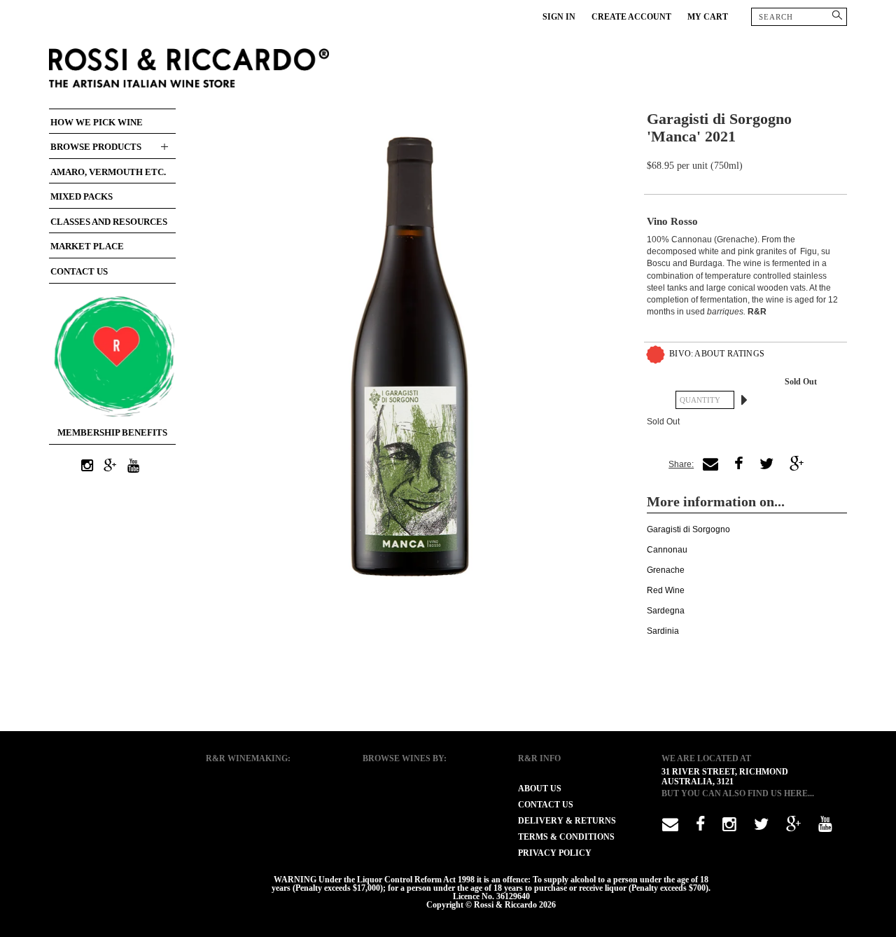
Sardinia (663, 631)
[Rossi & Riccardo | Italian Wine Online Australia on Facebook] (700, 827)
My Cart (707, 17)
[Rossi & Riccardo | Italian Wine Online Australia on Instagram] (87, 466)
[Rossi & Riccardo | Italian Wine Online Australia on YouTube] (133, 466)
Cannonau (667, 550)
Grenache (666, 570)
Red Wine (666, 590)
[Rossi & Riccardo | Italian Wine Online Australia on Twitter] (761, 827)
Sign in (558, 17)
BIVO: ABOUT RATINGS (716, 354)
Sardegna (666, 611)
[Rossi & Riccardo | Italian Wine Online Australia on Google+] (110, 466)
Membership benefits (112, 432)
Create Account (631, 17)
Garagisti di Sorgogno (688, 529)
